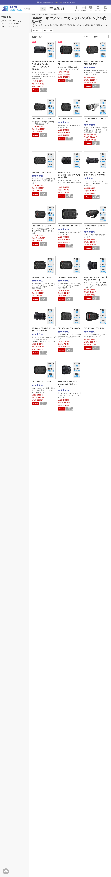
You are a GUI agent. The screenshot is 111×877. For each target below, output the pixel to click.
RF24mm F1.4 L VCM (41, 277)
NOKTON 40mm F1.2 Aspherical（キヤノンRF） (68, 384)
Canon (54, 14)
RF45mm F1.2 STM (66, 119)
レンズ (48, 14)
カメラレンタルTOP (37, 14)
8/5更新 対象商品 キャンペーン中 (57, 2)
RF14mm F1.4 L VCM (41, 119)
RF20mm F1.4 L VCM (41, 226)
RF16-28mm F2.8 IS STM (69, 226)
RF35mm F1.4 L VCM (41, 382)
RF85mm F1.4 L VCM (41, 172)
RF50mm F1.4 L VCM (67, 277)
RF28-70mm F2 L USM (94, 328)
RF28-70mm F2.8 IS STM (69, 328)
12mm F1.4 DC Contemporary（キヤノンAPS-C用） (69, 174)
